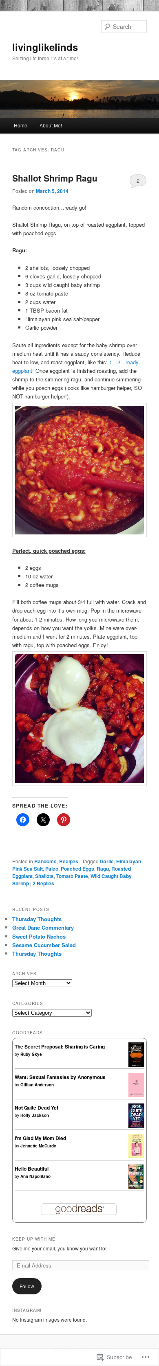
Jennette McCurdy (38, 1146)
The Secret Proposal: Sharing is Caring (60, 1046)
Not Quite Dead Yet (36, 1107)
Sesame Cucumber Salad (44, 945)
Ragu (103, 868)
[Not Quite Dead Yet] (136, 1126)
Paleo (51, 868)
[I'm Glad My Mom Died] (136, 1156)
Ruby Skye (31, 1054)
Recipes (68, 861)
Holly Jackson (34, 1115)
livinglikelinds (45, 47)
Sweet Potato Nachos (39, 936)
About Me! (51, 125)
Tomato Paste (72, 876)
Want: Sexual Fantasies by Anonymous (60, 1077)
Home (20, 125)
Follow (27, 1286)
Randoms (45, 861)
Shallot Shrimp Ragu (54, 178)
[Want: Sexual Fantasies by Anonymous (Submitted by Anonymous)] (136, 1095)
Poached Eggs (77, 868)
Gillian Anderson (37, 1085)
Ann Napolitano (35, 1176)
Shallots (44, 876)
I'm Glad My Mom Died (40, 1138)
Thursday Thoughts (37, 919)
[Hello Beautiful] (136, 1187)
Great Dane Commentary (43, 927)
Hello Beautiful (32, 1168)
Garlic (107, 861)
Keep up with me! (34, 1239)
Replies (43, 883)
